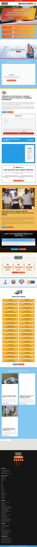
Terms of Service (3, 497)
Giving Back (2, 489)
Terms (27, 131)
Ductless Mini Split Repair (4, 510)
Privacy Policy (23, 131)
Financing (2, 488)
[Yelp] (18, 460)
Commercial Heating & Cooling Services (6, 542)
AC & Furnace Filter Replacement (5, 502)
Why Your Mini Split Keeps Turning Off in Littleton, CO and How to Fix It (9, 429)
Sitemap (2, 498)
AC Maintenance (3, 527)
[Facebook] (16, 460)
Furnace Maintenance (4, 512)
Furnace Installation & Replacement (5, 511)
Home (2, 482)
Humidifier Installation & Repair (5, 518)
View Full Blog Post (5, 403)
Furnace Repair (3, 513)
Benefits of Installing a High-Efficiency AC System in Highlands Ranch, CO (27, 396)
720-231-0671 (24, 130)
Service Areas (3, 490)
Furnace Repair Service (11, 80)
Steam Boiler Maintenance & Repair (5, 520)
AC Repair (2, 528)
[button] (35, 3)
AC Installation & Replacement (5, 526)
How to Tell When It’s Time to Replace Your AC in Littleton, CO (9, 396)
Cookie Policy (3, 477)
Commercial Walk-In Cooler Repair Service (6, 540)
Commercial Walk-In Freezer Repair (5, 541)
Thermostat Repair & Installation (5, 521)
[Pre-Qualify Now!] (21, 0)
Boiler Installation (3, 503)
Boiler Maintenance (3, 504)
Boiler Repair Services (4, 505)
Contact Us (2, 487)
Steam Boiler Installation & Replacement (6, 519)
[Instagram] (20, 460)
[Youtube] (22, 460)
